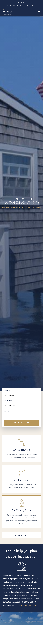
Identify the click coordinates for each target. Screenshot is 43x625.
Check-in (7, 391)
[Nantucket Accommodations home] (7, 12)
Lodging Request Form (27, 605)
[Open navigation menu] (38, 12)
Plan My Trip (21, 535)
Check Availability (21, 423)
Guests (6, 411)
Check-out (8, 401)
